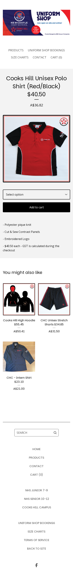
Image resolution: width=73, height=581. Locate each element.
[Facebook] (36, 565)
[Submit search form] (55, 433)
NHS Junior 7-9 (36, 490)
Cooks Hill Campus (36, 507)
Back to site (36, 549)
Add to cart (36, 207)
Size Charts (20, 57)
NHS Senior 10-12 (36, 499)
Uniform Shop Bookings (46, 50)
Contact (39, 57)
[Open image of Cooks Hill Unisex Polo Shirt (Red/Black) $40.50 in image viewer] (36, 148)
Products (16, 50)
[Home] (36, 22)
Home (36, 449)
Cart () (56, 57)
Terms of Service (36, 540)
